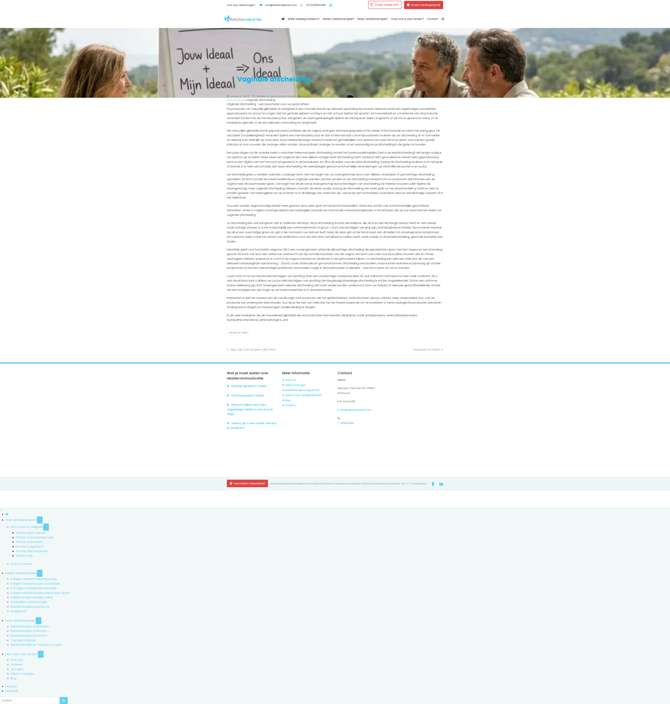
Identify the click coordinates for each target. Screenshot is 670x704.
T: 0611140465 (346, 423)
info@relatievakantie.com (281, 5)
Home (231, 100)
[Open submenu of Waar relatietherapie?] (38, 620)
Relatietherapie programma (302, 390)
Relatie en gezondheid (271, 96)
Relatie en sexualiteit (300, 96)
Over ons (290, 380)
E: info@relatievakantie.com (355, 410)
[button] (443, 19)
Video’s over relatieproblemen (303, 395)
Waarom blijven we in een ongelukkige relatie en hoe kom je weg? (250, 409)
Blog (240, 100)
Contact (290, 405)
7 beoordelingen (418, 483)
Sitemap (367, 483)
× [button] (1, 509)
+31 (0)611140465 (316, 5)
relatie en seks (238, 332)
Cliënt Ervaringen (295, 385)
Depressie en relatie (426, 350)
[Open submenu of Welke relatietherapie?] (39, 573)
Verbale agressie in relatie (249, 386)
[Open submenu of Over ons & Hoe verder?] (41, 654)
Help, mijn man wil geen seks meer (253, 350)
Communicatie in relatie (247, 395)
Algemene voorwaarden (348, 483)
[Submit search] (64, 700)
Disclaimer (328, 483)
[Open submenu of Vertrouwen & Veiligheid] (46, 527)
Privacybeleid (314, 483)
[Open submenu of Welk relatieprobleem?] (40, 520)
